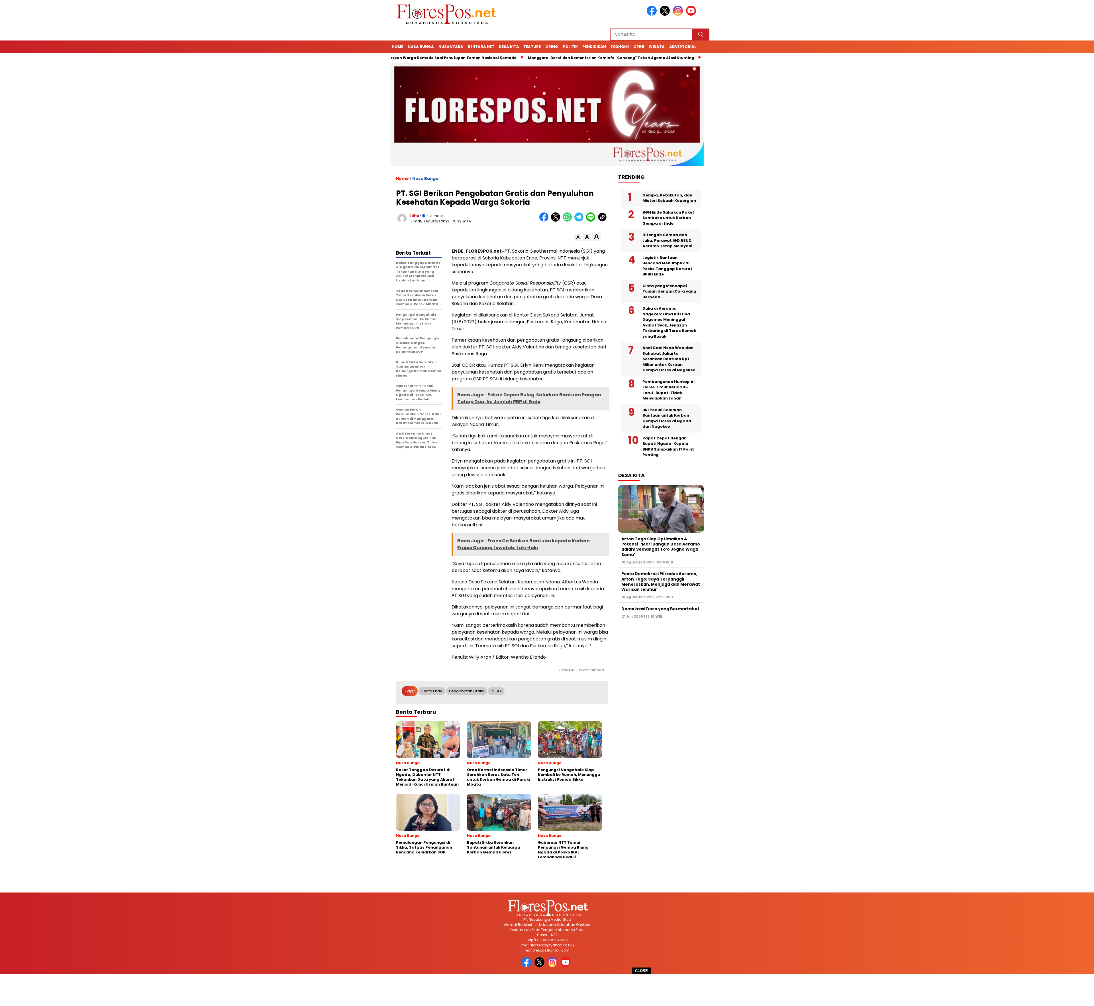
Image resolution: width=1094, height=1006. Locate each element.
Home (397, 46)
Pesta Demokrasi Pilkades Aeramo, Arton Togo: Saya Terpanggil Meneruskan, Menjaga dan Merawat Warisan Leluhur (660, 581)
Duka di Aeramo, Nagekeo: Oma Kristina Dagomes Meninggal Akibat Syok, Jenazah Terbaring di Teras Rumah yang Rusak (669, 322)
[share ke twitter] (557, 220)
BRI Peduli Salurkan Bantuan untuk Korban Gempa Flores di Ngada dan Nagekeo (666, 418)
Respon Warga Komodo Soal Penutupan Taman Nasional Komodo (404, 57)
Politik (570, 46)
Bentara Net (481, 46)
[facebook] (653, 14)
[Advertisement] (547, 990)
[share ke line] (592, 220)
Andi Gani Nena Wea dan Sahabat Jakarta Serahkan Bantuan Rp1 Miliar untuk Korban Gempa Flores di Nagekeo (668, 359)
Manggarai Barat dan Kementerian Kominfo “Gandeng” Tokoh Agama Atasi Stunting (563, 57)
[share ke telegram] (580, 220)
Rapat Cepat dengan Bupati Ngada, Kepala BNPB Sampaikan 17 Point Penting (668, 446)
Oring (551, 46)
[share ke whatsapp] (568, 220)
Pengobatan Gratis (466, 691)
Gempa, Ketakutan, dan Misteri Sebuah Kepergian (669, 198)
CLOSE (641, 971)
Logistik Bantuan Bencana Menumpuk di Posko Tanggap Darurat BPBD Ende (667, 266)
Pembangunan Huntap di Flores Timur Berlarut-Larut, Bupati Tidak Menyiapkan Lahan (668, 390)
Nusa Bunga (421, 46)
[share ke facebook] (545, 220)
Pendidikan (594, 46)
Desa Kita (509, 46)
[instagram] (679, 14)
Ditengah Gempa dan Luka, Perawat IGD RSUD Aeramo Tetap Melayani (667, 240)
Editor (415, 215)
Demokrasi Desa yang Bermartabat (660, 609)
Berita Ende (431, 691)
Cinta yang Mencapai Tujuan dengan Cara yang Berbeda (669, 291)
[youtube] (692, 14)
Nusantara (450, 46)
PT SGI (496, 691)
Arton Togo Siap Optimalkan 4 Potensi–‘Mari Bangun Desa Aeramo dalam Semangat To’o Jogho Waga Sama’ (660, 546)
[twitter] (666, 14)
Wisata (657, 46)
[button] (577, 237)
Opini (638, 46)
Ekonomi (620, 46)
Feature (532, 46)
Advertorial (682, 46)
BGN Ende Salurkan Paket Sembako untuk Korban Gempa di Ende (668, 218)
